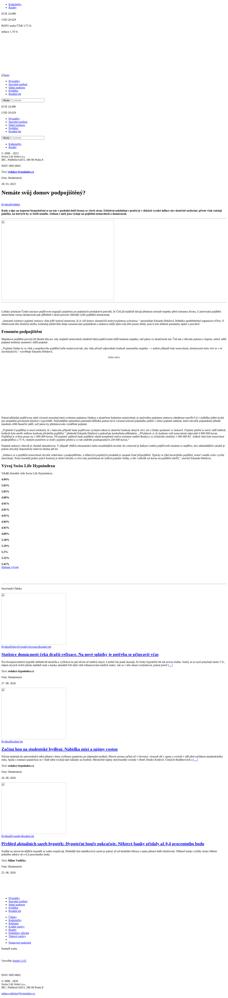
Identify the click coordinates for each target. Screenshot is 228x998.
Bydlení (5, 204)
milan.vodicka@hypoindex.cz (18, 993)
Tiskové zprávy (17, 936)
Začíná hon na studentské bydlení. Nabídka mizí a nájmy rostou (59, 749)
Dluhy (13, 646)
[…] (170, 665)
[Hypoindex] (5, 75)
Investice (34, 646)
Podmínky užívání (19, 933)
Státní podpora (17, 87)
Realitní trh (15, 93)
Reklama (14, 923)
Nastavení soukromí (20, 942)
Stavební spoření (18, 84)
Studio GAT (19, 960)
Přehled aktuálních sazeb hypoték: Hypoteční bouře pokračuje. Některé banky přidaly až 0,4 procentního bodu (102, 843)
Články (13, 917)
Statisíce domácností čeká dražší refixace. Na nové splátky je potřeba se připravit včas (80, 654)
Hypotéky (14, 81)
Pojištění (13, 90)
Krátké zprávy (17, 926)
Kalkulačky (15, 4)
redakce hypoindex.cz (21, 171)
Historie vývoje (10, 567)
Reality (13, 7)
